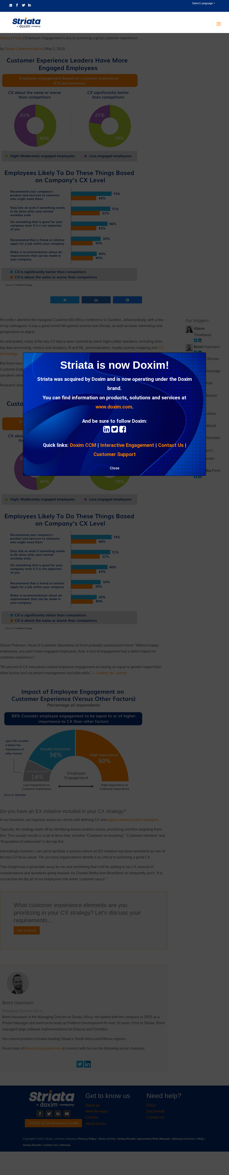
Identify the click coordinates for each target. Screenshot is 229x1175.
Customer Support (114, 454)
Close (114, 468)
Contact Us (171, 445)
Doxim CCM (83, 445)
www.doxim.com (113, 407)
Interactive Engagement (127, 445)
